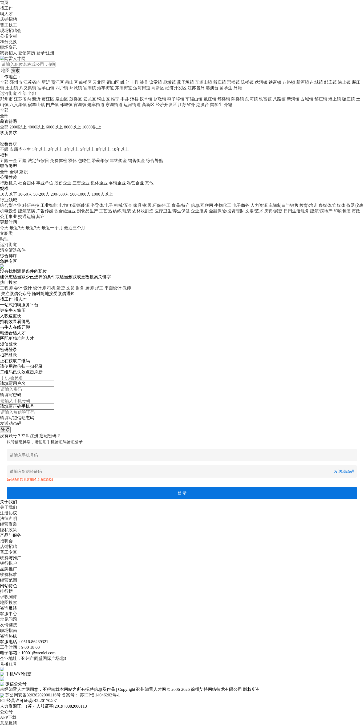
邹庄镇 (330, 82)
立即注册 (29, 435)
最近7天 (33, 227)
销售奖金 (136, 160)
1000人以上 (102, 194)
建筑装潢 (26, 211)
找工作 (6, 8)
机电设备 (8, 211)
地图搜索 (8, 602)
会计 (18, 288)
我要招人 (8, 53)
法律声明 (8, 518)
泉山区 (71, 82)
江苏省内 (32, 82)
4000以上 (36, 127)
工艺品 (105, 211)
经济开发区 (176, 88)
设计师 (39, 288)
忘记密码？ (50, 435)
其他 (149, 183)
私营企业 (135, 183)
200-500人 (60, 194)
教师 (127, 288)
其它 (40, 216)
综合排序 (8, 255)
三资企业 (81, 183)
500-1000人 (80, 194)
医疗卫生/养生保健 (172, 211)
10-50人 (25, 194)
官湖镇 (89, 88)
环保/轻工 (161, 205)
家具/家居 (142, 205)
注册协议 (8, 513)
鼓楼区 (85, 82)
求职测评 (8, 597)
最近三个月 (74, 227)
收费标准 (8, 574)
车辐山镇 (203, 82)
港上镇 (344, 82)
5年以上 (87, 149)
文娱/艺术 (254, 211)
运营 (60, 288)
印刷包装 (342, 211)
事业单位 (44, 183)
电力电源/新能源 (74, 205)
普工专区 (8, 552)
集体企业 (99, 183)
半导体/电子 (102, 205)
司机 (51, 288)
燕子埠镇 (185, 82)
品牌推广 (8, 569)
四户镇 (61, 88)
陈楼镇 (247, 82)
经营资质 (8, 524)
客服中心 (8, 613)
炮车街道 (105, 88)
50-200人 (41, 194)
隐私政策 (8, 529)
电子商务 (240, 205)
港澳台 (212, 88)
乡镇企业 (117, 183)
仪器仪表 (354, 205)
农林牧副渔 (142, 211)
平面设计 (113, 288)
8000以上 (72, 127)
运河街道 (141, 88)
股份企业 (62, 183)
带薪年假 (100, 160)
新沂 (46, 82)
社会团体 (26, 183)
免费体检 (58, 160)
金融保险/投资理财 (226, 211)
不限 (4, 149)
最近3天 (17, 227)
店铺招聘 (8, 19)
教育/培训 (309, 205)
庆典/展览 (273, 211)
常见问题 (8, 619)
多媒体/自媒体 (332, 205)
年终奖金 (118, 160)
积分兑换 (8, 41)
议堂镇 (155, 82)
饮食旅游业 (65, 211)
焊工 (99, 288)
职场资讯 (8, 47)
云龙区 (99, 82)
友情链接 (8, 625)
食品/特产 (181, 205)
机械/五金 (123, 205)
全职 (14, 172)
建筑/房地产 (321, 211)
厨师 (89, 288)
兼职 (23, 172)
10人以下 (8, 194)
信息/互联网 (202, 205)
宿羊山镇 (45, 88)
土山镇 (11, 88)
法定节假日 (38, 160)
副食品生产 (87, 211)
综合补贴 (154, 160)
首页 (4, 2)
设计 (27, 288)
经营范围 (8, 580)
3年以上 (71, 149)
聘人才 (6, 13)
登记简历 (26, 53)
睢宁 (124, 82)
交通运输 (26, 216)
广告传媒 (44, 211)
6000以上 (54, 127)
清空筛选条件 (13, 250)
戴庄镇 (219, 82)
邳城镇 (75, 88)
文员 (70, 288)
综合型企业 (10, 205)
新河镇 (302, 82)
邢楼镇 (233, 82)
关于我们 (8, 507)
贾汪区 (57, 82)
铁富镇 (275, 82)
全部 (4, 82)
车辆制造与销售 (283, 205)
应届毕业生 (20, 149)
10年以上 (120, 149)
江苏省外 (196, 88)
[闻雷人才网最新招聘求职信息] (13, 58)
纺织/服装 (122, 211)
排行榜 (6, 591)
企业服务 (199, 211)
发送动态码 (10, 423)
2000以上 (18, 127)
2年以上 (55, 149)
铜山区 (113, 82)
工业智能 (49, 205)
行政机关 (8, 183)
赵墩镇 (169, 82)
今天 (4, 227)
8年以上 (103, 149)
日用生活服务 (296, 211)
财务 (80, 288)
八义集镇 (27, 88)
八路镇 (288, 82)
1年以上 (39, 149)
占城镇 (316, 82)
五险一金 (8, 160)
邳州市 (16, 82)
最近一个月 (52, 227)
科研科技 (30, 205)
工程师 (6, 288)
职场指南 (8, 630)
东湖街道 (123, 88)
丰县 (134, 82)
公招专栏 (8, 36)
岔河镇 (261, 82)
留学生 (226, 88)
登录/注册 (45, 53)
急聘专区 (8, 261)
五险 (22, 160)
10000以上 (91, 127)
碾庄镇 (348, 99)
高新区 (157, 88)
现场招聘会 (10, 30)
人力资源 (259, 205)
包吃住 (84, 160)
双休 (72, 160)
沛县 (144, 82)
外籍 (237, 88)
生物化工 (222, 205)
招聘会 (6, 541)
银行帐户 (8, 563)
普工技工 (8, 25)
